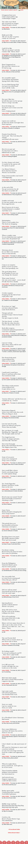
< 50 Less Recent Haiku (14, 829)
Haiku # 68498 (5, 683)
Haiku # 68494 (5, 735)
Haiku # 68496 (5, 710)
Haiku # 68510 (5, 502)
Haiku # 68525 (5, 241)
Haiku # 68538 (5, 27)
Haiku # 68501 (5, 644)
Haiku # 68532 (5, 126)
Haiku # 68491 (5, 796)
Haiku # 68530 (5, 155)
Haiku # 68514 (5, 449)
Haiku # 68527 (5, 213)
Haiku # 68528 (5, 193)
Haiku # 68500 (5, 657)
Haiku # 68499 (5, 670)
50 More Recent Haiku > (14, 832)
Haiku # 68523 (5, 284)
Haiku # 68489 (5, 823)
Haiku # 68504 (5, 582)
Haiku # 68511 (5, 489)
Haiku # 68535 (5, 70)
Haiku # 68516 (5, 403)
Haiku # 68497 (5, 697)
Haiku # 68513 (5, 463)
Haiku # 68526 (5, 226)
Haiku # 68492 (5, 783)
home (2, 10)
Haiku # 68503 (5, 595)
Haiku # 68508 (5, 529)
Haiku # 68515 (5, 416)
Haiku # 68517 (5, 391)
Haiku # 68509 (5, 516)
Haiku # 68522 (5, 299)
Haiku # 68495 (5, 721)
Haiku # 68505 (5, 569)
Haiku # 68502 (5, 630)
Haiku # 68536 (5, 54)
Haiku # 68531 (5, 141)
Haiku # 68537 (5, 41)
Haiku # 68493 (5, 756)
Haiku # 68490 (5, 809)
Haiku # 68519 (5, 363)
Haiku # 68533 (5, 113)
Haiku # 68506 (5, 555)
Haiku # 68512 (5, 476)
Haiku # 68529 (5, 180)
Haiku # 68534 (5, 90)
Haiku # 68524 (5, 256)
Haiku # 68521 (5, 334)
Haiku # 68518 (5, 378)
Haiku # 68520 (5, 348)
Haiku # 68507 (5, 542)
